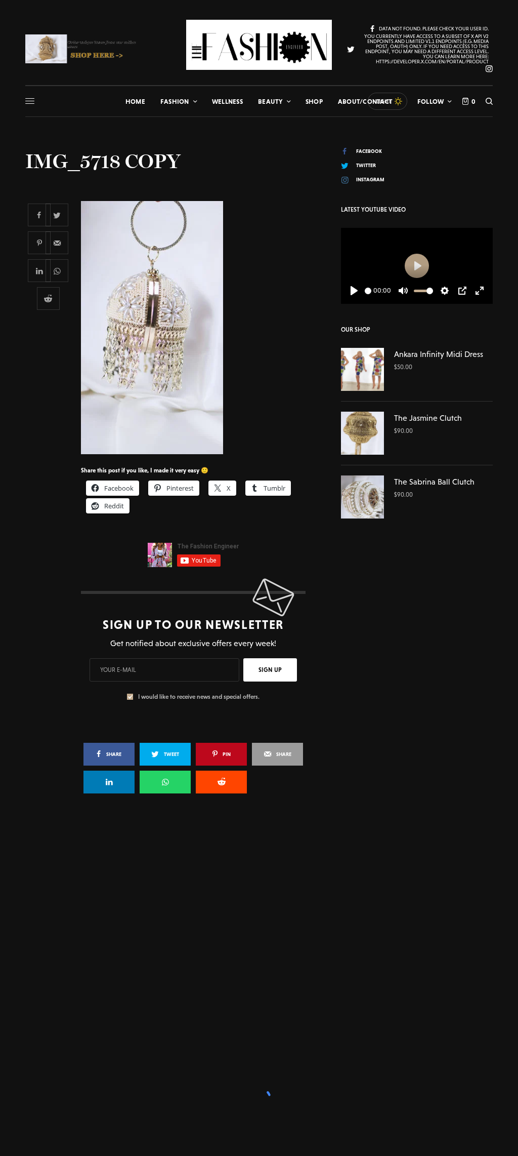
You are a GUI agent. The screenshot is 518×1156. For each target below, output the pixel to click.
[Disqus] (259, 947)
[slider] (368, 291)
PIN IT (198, 327)
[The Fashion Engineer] (259, 45)
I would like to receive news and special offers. (199, 697)
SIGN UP (270, 669)
